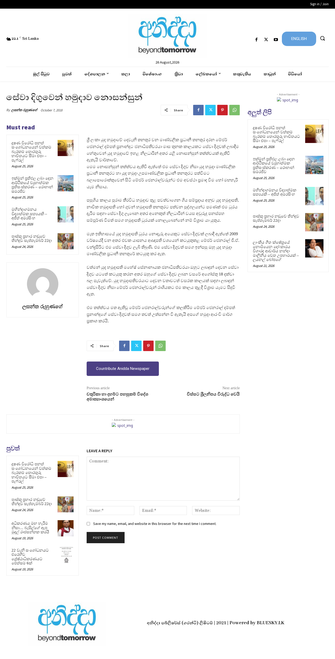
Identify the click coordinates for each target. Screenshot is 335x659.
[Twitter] (266, 39)
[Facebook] (256, 39)
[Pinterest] (222, 110)
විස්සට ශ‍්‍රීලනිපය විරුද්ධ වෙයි (213, 394)
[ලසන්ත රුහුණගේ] (42, 284)
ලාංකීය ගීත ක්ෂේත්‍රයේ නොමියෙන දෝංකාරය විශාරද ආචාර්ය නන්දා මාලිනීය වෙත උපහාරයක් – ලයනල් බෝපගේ (276, 251)
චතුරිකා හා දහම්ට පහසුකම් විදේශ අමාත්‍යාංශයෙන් (117, 397)
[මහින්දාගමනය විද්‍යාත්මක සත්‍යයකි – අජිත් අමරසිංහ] (66, 214)
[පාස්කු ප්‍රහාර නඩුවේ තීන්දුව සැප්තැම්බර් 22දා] (66, 241)
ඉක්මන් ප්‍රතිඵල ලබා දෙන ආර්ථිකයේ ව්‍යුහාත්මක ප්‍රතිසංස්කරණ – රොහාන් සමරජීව (32, 184)
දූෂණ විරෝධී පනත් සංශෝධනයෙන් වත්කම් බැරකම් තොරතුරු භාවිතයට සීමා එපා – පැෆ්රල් (31, 151)
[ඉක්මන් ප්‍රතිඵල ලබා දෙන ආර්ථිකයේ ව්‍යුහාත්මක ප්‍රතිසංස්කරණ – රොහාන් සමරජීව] (66, 183)
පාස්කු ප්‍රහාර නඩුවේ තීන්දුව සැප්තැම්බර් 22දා (32, 238)
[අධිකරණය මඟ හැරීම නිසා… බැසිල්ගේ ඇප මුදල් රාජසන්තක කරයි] (66, 528)
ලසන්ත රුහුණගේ (24, 110)
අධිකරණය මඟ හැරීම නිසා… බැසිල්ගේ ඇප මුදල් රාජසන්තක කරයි (30, 527)
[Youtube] (276, 39)
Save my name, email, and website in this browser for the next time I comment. (154, 523)
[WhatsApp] (234, 110)
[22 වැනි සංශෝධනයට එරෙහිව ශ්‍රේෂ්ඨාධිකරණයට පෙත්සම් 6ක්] (66, 555)
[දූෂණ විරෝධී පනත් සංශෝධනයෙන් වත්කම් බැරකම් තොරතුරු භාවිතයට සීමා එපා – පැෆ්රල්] (66, 148)
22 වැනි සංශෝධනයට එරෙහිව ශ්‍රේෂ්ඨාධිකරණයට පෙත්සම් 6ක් (30, 556)
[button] (322, 38)
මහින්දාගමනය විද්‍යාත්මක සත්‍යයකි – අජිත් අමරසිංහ (29, 213)
